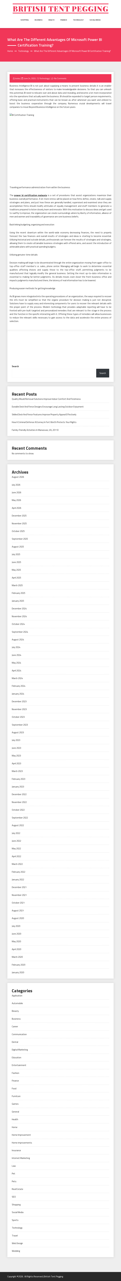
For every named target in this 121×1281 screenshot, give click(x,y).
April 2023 (16, 763)
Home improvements (22, 1142)
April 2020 (16, 949)
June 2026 (16, 492)
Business (38, 19)
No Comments (60, 78)
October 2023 (18, 717)
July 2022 (16, 833)
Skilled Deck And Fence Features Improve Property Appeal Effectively (44, 414)
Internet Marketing (21, 1158)
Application (17, 995)
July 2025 (16, 554)
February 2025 (18, 593)
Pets (14, 1181)
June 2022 (16, 841)
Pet (13, 1173)
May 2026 (16, 500)
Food (14, 1088)
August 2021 (18, 910)
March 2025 (17, 585)
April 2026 (16, 508)
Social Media (95, 19)
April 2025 (16, 577)
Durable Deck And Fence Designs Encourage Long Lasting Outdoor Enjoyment (48, 406)
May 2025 (16, 570)
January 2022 (18, 879)
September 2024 (20, 632)
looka (17, 78)
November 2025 (19, 523)
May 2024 (16, 662)
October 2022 (18, 810)
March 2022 (17, 864)
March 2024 (17, 678)
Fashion (15, 1073)
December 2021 (19, 887)
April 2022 (16, 856)
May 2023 (16, 755)
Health (51, 19)
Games (15, 1104)
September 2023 (20, 724)
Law (14, 1166)
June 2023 (16, 748)
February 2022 (18, 872)
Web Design (17, 1243)
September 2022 (20, 817)
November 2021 (19, 895)
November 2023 (19, 709)
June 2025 (16, 562)
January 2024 (18, 693)
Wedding (16, 1251)
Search (15, 366)
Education (16, 1057)
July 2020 (16, 926)
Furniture (16, 1096)
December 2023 (19, 701)
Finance (63, 19)
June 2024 (16, 655)
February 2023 (18, 779)
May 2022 (16, 848)
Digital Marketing (20, 1049)
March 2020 (17, 957)
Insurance (16, 1150)
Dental (15, 1042)
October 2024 (18, 624)
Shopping (25, 19)
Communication (19, 1034)
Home (14, 1127)
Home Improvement (21, 1135)
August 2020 (18, 918)
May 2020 (16, 941)
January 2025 (18, 601)
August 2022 (18, 825)
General (15, 1111)
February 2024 (18, 686)
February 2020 (18, 964)
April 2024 (16, 670)
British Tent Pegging (60, 8)
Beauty (15, 1011)
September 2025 (20, 539)
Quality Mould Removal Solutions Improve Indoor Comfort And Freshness (46, 399)
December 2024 (19, 608)
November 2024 (19, 616)
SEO (14, 1196)
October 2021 (18, 902)
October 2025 (18, 531)
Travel (15, 1235)
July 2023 (16, 740)
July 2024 (16, 647)
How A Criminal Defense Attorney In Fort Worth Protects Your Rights (44, 422)
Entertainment (19, 1065)
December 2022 (19, 794)
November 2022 (19, 802)
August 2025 (18, 546)
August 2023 (18, 732)
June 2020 (16, 933)
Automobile (17, 1003)
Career (15, 1026)
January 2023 (18, 786)
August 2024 (18, 639)
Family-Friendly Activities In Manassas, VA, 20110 (35, 430)
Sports (15, 1220)
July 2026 (16, 484)
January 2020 (18, 972)
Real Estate (17, 1189)
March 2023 (17, 771)
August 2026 (18, 477)
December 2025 (19, 515)
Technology (78, 19)
